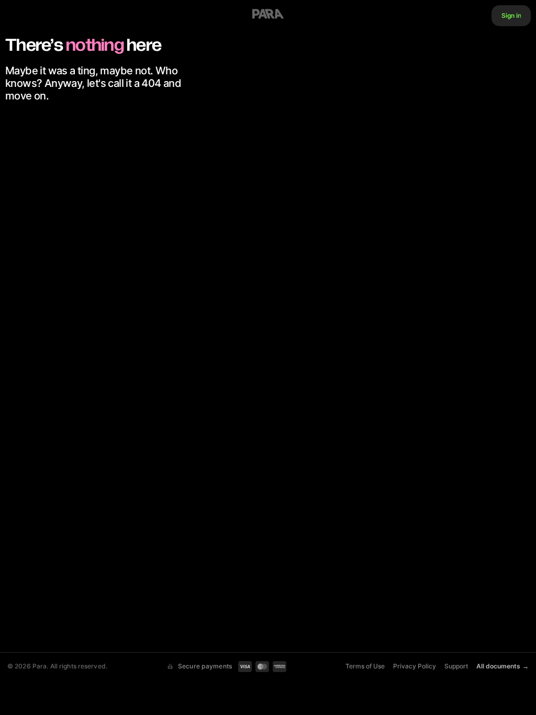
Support (456, 666)
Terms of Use (365, 666)
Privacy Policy (414, 666)
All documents (502, 666)
